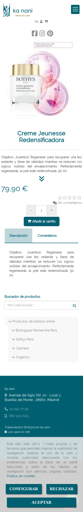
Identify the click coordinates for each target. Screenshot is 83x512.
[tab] (18, 235)
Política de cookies (21, 476)
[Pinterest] (50, 34)
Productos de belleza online (33, 321)
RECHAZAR (62, 489)
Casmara (22, 348)
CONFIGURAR (23, 489)
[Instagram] (42, 34)
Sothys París (24, 339)
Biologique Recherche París (36, 330)
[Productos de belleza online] (10, 321)
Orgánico (22, 357)
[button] (41, 21)
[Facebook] (35, 34)
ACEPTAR (41, 502)
